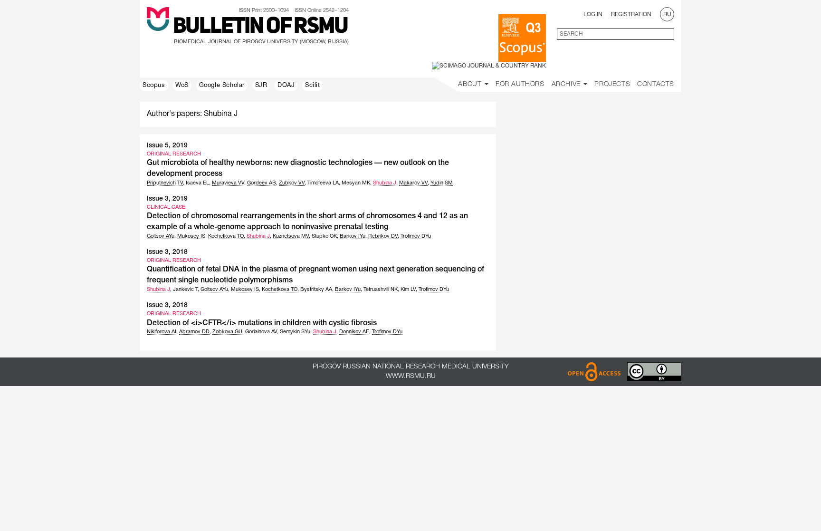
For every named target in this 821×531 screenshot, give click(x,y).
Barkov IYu (352, 236)
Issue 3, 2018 (167, 252)
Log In (592, 14)
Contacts (655, 84)
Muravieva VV (228, 183)
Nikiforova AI (161, 331)
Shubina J (384, 183)
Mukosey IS (191, 236)
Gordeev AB (261, 183)
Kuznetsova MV (291, 236)
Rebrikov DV (383, 236)
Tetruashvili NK (380, 289)
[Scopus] (522, 38)
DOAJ (286, 85)
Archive (567, 84)
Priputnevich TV (165, 183)
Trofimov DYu (416, 236)
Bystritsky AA (316, 289)
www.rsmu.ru (411, 376)
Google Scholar (222, 85)
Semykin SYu (295, 331)
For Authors (520, 84)
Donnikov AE (354, 331)
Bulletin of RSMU (260, 27)
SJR (261, 85)
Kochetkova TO (226, 236)
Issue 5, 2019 (167, 146)
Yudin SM (441, 183)
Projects (612, 84)
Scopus (154, 85)
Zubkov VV (292, 183)
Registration (631, 14)
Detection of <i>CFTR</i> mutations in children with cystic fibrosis (262, 323)
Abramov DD (194, 331)
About (471, 84)
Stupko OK (324, 236)
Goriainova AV (261, 331)
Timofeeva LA (323, 183)
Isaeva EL (197, 183)
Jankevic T (185, 289)
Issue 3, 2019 (167, 199)
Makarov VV (413, 183)
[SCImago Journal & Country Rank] (489, 65)
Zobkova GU (227, 331)
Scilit (312, 85)
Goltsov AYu (160, 236)
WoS (182, 85)
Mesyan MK (356, 183)
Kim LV (408, 289)
